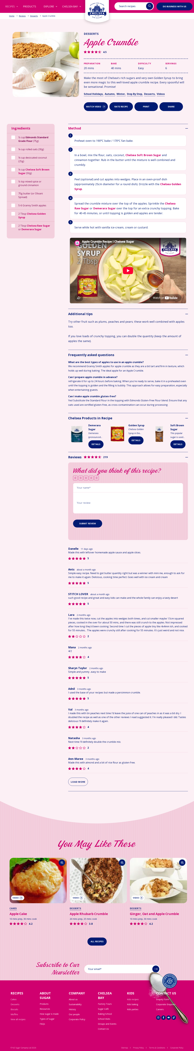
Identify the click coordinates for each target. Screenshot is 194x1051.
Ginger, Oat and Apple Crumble (153, 914)
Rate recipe (121, 106)
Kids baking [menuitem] (132, 1004)
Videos (161, 94)
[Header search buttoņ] (149, 6)
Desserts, (150, 94)
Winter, (121, 94)
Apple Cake (17, 914)
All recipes (97, 941)
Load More (78, 781)
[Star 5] (96, 478)
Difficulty (144, 63)
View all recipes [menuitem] (18, 1019)
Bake (114, 63)
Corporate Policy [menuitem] (77, 1019)
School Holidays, (94, 94)
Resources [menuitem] (45, 1008)
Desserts (34, 16)
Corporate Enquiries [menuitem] (166, 1004)
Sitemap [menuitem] (124, 1047)
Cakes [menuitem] (14, 999)
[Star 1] (75, 478)
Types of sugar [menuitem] (47, 1018)
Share (171, 106)
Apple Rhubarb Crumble (88, 914)
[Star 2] (80, 478)
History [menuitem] (72, 1009)
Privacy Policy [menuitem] (138, 1047)
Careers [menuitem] (160, 1009)
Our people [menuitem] (74, 1014)
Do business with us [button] (174, 6)
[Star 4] (91, 478)
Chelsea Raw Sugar (38, 225)
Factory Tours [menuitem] (105, 1003)
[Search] (60, 862)
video (14, 898)
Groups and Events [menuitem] (107, 1023)
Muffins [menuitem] (14, 1014)
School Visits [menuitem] (104, 1018)
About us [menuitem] (73, 999)
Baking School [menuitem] (105, 1013)
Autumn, (110, 94)
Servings (171, 63)
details (96, 444)
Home (11, 16)
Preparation (92, 63)
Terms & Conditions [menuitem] (157, 1047)
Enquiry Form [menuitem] (162, 999)
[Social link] (158, 1017)
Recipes (22, 16)
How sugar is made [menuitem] (49, 1013)
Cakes (12, 908)
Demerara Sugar (32, 229)
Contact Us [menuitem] (103, 1028)
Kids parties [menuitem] (132, 1009)
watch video (93, 106)
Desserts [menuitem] (15, 1004)
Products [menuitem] (44, 1003)
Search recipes (127, 6)
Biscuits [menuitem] (14, 1009)
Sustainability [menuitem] (75, 1004)
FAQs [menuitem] (42, 1023)
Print (146, 106)
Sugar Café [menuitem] (103, 1008)
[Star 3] (86, 478)
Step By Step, (135, 94)
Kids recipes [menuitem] (133, 999)
